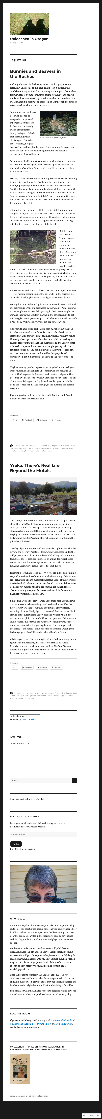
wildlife (66, 446)
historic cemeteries (44, 696)
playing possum (47, 448)
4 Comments (47, 451)
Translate (31, 719)
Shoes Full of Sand (62, 1020)
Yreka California (16, 698)
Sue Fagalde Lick (21, 446)
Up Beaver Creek (64, 1024)
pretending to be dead (63, 448)
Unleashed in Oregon (29, 39)
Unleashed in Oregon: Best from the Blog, (31, 1024)
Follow (16, 844)
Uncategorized (48, 693)
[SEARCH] (74, 780)
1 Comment (29, 698)
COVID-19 (30, 448)
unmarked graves (60, 696)
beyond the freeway (64, 693)
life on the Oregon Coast (52, 446)
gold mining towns (28, 696)
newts (37, 448)
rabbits (13, 451)
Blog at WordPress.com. (38, 1096)
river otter (20, 451)
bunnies (22, 448)
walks (37, 451)
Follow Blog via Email (25, 816)
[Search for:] (41, 780)
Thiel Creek (29, 451)
